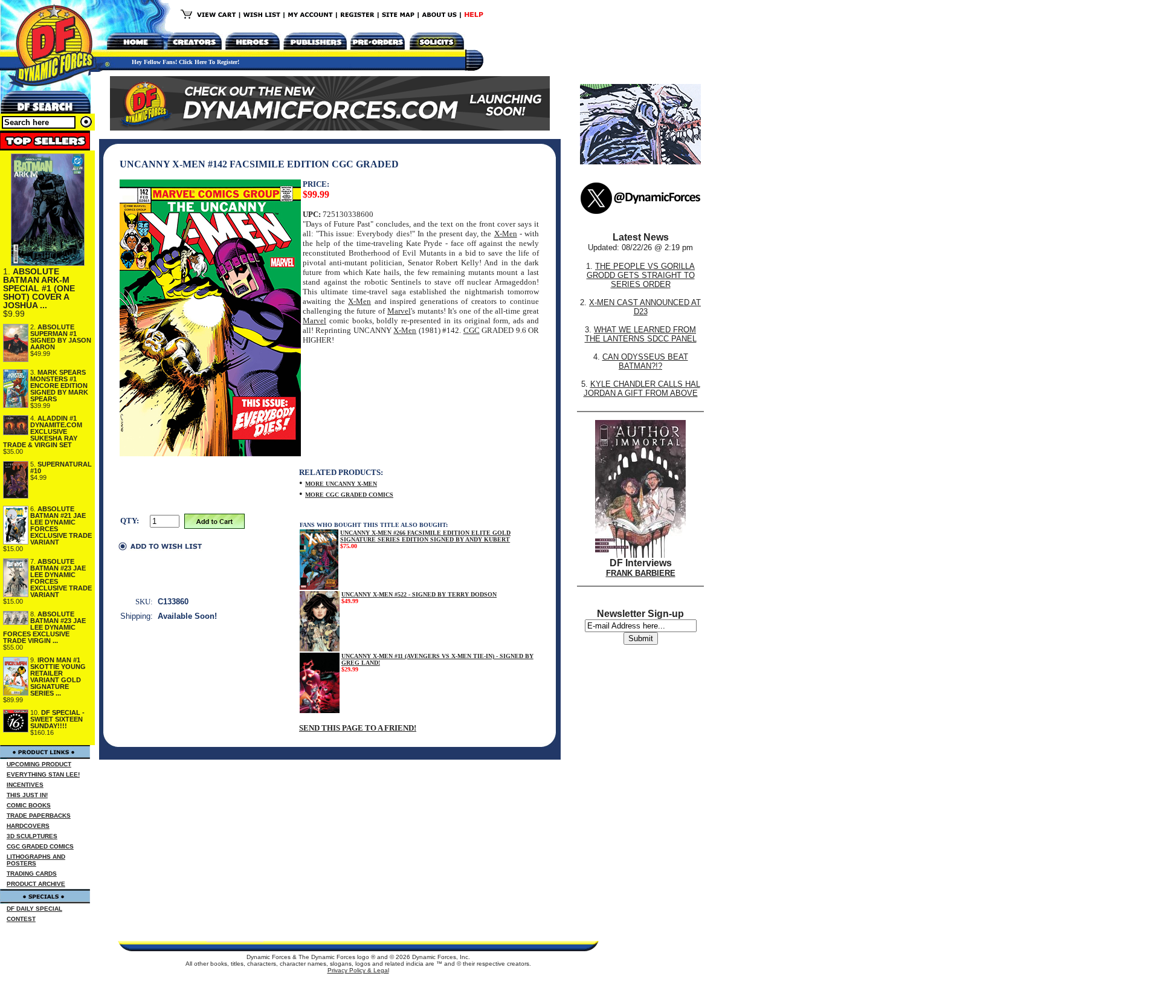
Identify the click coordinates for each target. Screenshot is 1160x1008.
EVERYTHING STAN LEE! (43, 774)
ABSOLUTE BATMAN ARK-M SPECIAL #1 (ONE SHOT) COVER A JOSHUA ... (39, 288)
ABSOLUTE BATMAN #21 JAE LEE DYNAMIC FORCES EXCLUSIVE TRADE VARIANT (61, 525)
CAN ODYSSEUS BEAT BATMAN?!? (645, 361)
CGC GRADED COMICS (40, 846)
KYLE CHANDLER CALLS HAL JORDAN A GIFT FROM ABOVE (642, 389)
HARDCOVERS (28, 825)
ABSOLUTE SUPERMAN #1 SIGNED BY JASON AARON (60, 337)
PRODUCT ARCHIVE (36, 883)
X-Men (505, 233)
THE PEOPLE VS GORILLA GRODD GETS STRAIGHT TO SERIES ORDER (641, 275)
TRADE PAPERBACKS (39, 815)
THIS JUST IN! (27, 795)
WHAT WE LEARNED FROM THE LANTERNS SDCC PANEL (641, 334)
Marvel (399, 310)
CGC (471, 330)
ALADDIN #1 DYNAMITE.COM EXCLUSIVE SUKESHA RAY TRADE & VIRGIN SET (42, 431)
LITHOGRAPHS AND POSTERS (36, 860)
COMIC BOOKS (29, 805)
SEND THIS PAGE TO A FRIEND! (357, 727)
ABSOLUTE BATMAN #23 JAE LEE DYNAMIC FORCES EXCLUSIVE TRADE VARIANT (61, 578)
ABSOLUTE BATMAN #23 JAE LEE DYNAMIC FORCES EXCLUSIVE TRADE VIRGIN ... (44, 627)
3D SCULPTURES (32, 836)
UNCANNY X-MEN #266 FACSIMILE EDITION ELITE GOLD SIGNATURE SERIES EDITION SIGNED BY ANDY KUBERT (425, 536)
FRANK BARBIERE (640, 573)
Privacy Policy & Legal (358, 970)
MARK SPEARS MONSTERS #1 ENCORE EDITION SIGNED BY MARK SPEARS (59, 385)
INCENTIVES (25, 784)
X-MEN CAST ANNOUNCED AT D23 (645, 307)
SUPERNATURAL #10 (61, 467)
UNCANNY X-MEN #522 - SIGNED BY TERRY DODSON (419, 594)
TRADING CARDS (32, 873)
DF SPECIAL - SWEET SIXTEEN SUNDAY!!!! (57, 719)
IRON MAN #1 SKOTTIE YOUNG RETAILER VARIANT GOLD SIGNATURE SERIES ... (58, 676)
